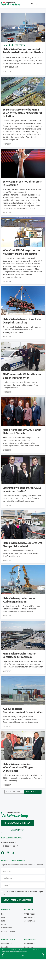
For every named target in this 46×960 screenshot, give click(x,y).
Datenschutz (29, 943)
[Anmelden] (32, 3)
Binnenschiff (6, 927)
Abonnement (29, 921)
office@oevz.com (8, 842)
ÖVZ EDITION (29, 917)
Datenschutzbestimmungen (31, 891)
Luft (3, 921)
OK (23, 955)
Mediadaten (18, 830)
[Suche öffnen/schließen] (37, 3)
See (2, 914)
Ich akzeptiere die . (24, 893)
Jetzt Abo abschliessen (18, 822)
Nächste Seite (33, 791)
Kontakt (4, 947)
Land (3, 917)
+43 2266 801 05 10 (9, 846)
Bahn (3, 924)
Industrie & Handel (9, 931)
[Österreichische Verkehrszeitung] (10, 4)
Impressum (29, 947)
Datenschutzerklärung (21, 951)
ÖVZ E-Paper (29, 914)
